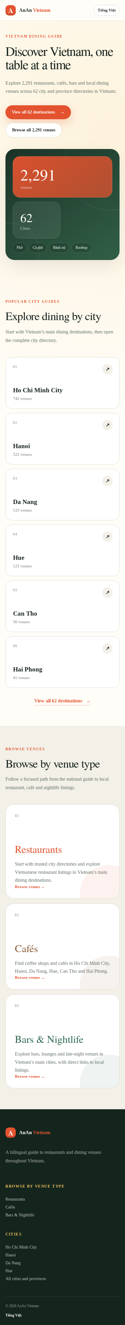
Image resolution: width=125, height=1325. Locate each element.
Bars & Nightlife (19, 1215)
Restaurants (15, 1199)
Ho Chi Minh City (21, 1247)
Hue (8, 1271)
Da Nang (13, 1263)
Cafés (10, 1207)
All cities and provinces (25, 1278)
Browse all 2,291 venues (33, 130)
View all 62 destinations (38, 112)
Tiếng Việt (107, 10)
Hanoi (10, 1255)
